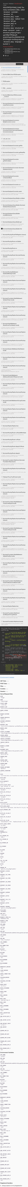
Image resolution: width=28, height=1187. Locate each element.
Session (2, 691)
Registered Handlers (6, 1183)
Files (1, 686)
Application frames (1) (10, 64)
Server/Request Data (6, 694)
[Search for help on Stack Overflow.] (8, 55)
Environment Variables (7, 1052)
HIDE (9, 58)
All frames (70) (19, 64)
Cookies (2, 689)
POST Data (3, 683)
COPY (5, 58)
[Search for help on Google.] (3, 55)
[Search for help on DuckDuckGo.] (5, 55)
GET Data (3, 681)
